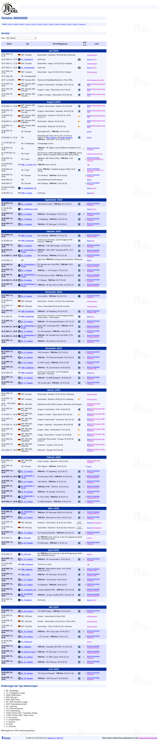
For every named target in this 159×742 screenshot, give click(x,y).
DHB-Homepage (92, 55)
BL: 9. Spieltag (26, 296)
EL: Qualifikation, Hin (28, 188)
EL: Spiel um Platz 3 (28, 652)
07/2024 (9, 24)
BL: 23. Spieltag (27, 533)
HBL (88, 164)
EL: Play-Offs (26, 538)
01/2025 (45, 24)
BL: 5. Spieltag (26, 246)
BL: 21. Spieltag (27, 502)
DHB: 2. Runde (26, 193)
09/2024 (21, 24)
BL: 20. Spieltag (27, 492)
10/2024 (27, 24)
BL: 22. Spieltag (27, 517)
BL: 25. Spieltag (27, 559)
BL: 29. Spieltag (27, 631)
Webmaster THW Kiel (55, 738)
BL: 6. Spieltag (26, 255)
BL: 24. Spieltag (27, 543)
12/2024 (39, 24)
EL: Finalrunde (26, 600)
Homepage (90, 149)
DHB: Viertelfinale (27, 316)
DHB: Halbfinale (27, 569)
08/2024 (15, 24)
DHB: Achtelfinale (27, 241)
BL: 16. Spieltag (27, 378)
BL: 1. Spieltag (26, 204)
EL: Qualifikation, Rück (29, 209)
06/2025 (75, 24)
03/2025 (57, 24)
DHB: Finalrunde (27, 373)
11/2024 (33, 24)
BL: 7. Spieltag (26, 270)
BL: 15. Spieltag (27, 363)
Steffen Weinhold (66, 138)
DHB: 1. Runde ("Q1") (29, 165)
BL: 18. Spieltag (27, 471)
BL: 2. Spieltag (26, 214)
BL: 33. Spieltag (27, 673)
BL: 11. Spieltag (27, 331)
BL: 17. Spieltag (27, 383)
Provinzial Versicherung (147, 738)
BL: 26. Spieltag (27, 585)
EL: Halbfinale (26, 647)
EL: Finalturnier (26, 642)
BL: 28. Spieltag (27, 611)
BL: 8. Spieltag (26, 280)
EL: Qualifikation (27, 59)
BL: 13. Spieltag (27, 352)
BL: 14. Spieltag (27, 357)
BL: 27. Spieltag (27, 580)
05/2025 (69, 24)
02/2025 (51, 24)
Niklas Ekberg (51, 138)
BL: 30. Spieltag (27, 637)
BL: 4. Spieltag (26, 224)
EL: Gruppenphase (28, 68)
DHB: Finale (25, 574)
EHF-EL (94, 59)
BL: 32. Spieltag (27, 662)
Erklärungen (82, 24)
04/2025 (63, 24)
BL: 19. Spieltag (27, 482)
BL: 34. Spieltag (27, 678)
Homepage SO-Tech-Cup (94, 153)
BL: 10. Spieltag (27, 321)
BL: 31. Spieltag (27, 657)
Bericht (89, 59)
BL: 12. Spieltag (27, 341)
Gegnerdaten (96, 148)
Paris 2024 (100, 80)
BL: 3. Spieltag (26, 219)
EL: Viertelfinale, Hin (28, 590)
